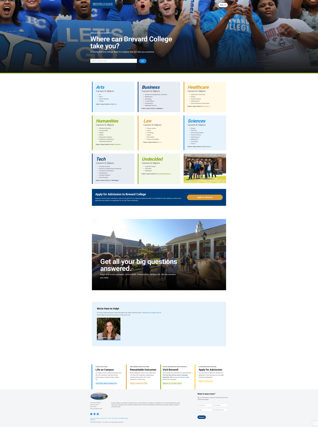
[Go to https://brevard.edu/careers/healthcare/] (205, 96)
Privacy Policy (115, 418)
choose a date (184, 377)
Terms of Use (104, 418)
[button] (223, 5)
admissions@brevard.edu (153, 312)
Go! (142, 61)
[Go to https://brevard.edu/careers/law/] (159, 130)
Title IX (109, 418)
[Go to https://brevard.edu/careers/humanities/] (113, 131)
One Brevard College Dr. (95, 402)
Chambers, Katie (106, 338)
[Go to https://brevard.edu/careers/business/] (159, 97)
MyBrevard (92, 419)
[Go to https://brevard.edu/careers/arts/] (113, 95)
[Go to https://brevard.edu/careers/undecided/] (159, 166)
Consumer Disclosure (95, 418)
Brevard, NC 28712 (94, 404)
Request (201, 417)
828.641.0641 (93, 406)
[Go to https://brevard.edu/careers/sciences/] (205, 132)
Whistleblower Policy (123, 418)
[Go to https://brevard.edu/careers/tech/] (113, 169)
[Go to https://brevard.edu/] (102, 4)
